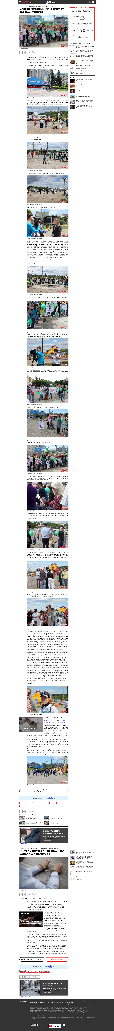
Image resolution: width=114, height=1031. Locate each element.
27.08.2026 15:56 (23, 848)
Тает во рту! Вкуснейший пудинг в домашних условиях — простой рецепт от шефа (84, 62)
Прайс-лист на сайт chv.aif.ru (47, 1002)
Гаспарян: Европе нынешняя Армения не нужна (83, 85)
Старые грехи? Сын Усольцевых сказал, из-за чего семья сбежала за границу (85, 873)
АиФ (30, 48)
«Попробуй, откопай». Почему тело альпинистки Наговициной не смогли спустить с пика (85, 857)
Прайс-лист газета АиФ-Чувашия (65, 1002)
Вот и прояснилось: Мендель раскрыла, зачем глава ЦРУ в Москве (85, 90)
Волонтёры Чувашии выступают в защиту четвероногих (34, 817)
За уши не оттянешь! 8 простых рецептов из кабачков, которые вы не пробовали (85, 862)
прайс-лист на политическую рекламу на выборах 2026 (43, 1004)
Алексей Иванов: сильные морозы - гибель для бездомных (59, 817)
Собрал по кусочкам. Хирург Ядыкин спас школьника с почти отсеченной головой (85, 46)
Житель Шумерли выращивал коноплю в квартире (82, 36)
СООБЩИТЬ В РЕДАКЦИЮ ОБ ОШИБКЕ (67, 1004)
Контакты (32, 1001)
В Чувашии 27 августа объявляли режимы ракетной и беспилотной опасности (82, 12)
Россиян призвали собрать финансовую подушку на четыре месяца (84, 106)
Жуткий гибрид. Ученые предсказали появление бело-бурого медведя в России (85, 868)
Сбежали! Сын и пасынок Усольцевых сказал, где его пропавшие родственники (85, 72)
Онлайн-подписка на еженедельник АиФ (79, 1001)
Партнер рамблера (43, 1025)
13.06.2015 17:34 (22, 6)
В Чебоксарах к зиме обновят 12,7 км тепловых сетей (82, 24)
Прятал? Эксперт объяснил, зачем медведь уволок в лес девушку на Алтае (84, 56)
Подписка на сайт (34, 1002)
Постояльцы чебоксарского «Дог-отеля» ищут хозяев (34, 822)
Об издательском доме (42, 1001)
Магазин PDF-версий (62, 1001)
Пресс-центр (53, 1001)
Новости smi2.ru (24, 843)
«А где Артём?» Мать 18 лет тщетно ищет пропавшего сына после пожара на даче (84, 51)
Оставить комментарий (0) (57, 791)
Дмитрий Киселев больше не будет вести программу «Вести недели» (84, 101)
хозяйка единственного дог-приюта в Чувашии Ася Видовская (56, 722)
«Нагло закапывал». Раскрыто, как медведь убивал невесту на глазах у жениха (85, 852)
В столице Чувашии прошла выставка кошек (57, 822)
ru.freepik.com (22, 890)
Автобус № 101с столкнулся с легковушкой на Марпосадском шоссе (82, 18)
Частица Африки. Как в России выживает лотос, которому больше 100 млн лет (84, 878)
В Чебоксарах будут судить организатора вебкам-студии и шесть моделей (82, 30)
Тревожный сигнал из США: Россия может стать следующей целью (84, 96)
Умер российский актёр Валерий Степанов (84, 80)
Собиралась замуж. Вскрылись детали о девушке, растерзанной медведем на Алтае (84, 67)
